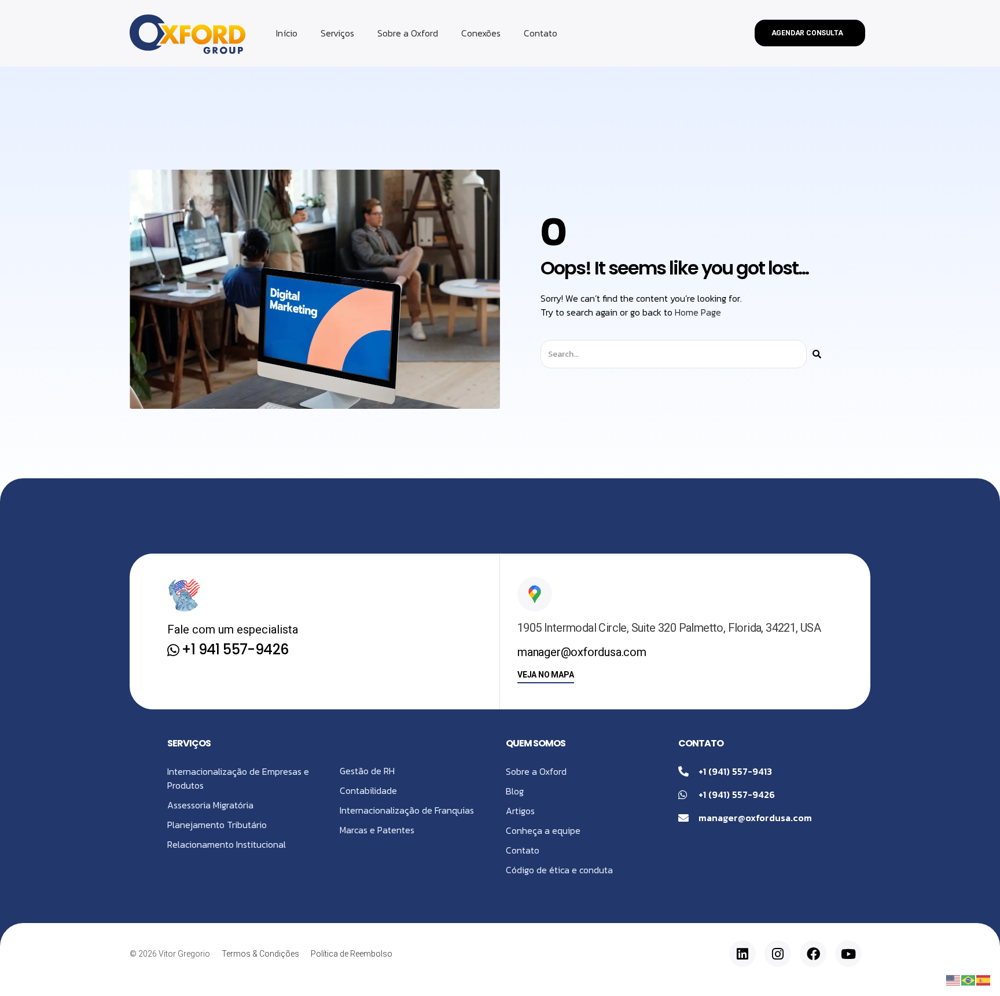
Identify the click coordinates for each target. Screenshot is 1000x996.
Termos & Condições (260, 953)
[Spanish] (983, 979)
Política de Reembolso (351, 953)
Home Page (698, 312)
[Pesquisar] (817, 354)
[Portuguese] (968, 979)
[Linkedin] (742, 953)
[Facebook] (813, 953)
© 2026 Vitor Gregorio (170, 953)
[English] (953, 979)
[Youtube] (848, 953)
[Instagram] (777, 953)
